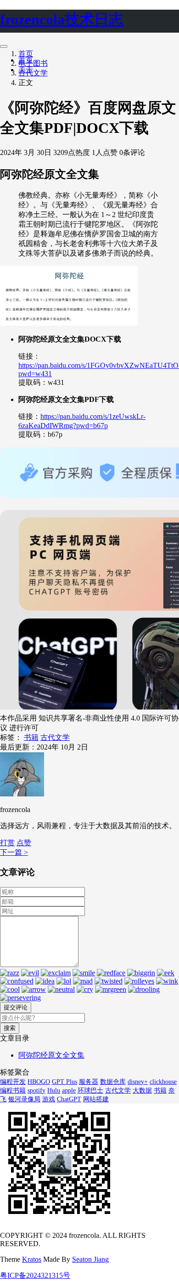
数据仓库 (113, 1081)
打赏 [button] (7, 843)
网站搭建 (96, 1099)
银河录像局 (24, 1099)
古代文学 (33, 73)
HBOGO (39, 1081)
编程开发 (13, 1081)
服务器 (88, 1081)
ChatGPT (69, 1099)
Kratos (31, 1259)
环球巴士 (90, 1090)
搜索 (10, 1028)
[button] (24, 843)
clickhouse (163, 1081)
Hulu (53, 1090)
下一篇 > (14, 852)
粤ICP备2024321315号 (35, 1275)
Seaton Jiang (90, 1259)
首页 (25, 53)
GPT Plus (64, 1081)
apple (69, 1090)
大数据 (142, 1090)
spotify (36, 1090)
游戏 (48, 1099)
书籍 (31, 737)
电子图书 (33, 63)
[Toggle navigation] (3, 46)
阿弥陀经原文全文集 (51, 1055)
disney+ (138, 1081)
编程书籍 (13, 1090)
